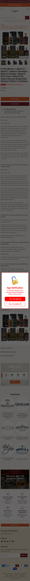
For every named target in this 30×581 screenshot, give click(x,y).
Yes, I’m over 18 (15, 299)
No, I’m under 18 (15, 304)
